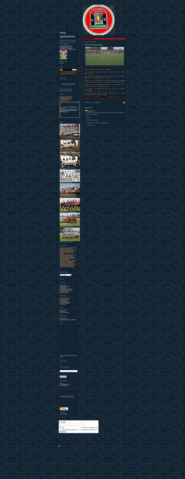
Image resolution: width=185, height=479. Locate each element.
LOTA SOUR (63, 304)
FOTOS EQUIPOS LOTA (66, 99)
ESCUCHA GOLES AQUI (65, 90)
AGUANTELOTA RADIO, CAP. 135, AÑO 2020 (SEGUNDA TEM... (68, 264)
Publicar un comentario (92, 119)
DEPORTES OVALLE (65, 286)
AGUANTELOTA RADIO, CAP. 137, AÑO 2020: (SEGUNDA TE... (68, 255)
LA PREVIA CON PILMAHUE (66, 262)
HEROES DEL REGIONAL (66, 96)
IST (60, 363)
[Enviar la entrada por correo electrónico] (123, 102)
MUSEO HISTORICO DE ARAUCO (68, 319)
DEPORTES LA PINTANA (66, 288)
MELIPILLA (62, 311)
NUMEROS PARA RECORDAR (67, 257)
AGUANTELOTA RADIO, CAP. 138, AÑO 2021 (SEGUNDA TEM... (68, 250)
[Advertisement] (64, 434)
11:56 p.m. (88, 116)
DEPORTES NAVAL (64, 291)
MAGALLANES (63, 310)
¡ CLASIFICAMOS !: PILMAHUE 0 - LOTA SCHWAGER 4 (68, 259)
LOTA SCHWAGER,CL (65, 384)
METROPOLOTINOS (65, 298)
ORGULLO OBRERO (65, 302)
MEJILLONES (63, 285)
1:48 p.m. (97, 102)
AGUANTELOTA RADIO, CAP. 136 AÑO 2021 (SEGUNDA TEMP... (68, 261)
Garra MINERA (63, 300)
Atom (106, 122)
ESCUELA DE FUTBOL (65, 97)
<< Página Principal (90, 125)
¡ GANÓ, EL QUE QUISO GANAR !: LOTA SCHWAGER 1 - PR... (68, 248)
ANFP (61, 383)
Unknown (90, 110)
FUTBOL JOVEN (64, 100)
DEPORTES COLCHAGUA (66, 290)
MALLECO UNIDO (64, 292)
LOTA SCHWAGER (64, 301)
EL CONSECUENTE (64, 312)
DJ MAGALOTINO (64, 299)
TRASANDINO (63, 287)
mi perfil (61, 63)
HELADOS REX (63, 318)
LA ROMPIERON (64, 385)
